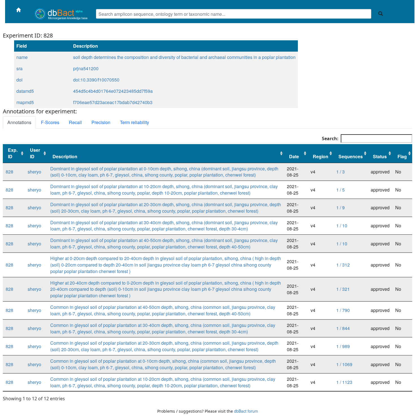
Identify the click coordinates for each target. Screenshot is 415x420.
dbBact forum (246, 411)
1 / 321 (343, 289)
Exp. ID (13, 153)
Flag (402, 156)
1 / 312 (343, 264)
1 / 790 (343, 310)
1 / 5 (340, 189)
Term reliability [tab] (134, 122)
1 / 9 (340, 207)
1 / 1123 (344, 382)
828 (9, 171)
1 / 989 (343, 346)
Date (294, 156)
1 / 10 (341, 225)
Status (380, 156)
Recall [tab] (75, 122)
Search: (330, 138)
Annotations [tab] (19, 122)
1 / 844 (343, 328)
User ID (35, 153)
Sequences (350, 156)
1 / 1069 (344, 364)
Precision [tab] (100, 122)
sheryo (34, 171)
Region (320, 156)
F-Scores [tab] (50, 122)
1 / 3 (340, 171)
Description (65, 156)
